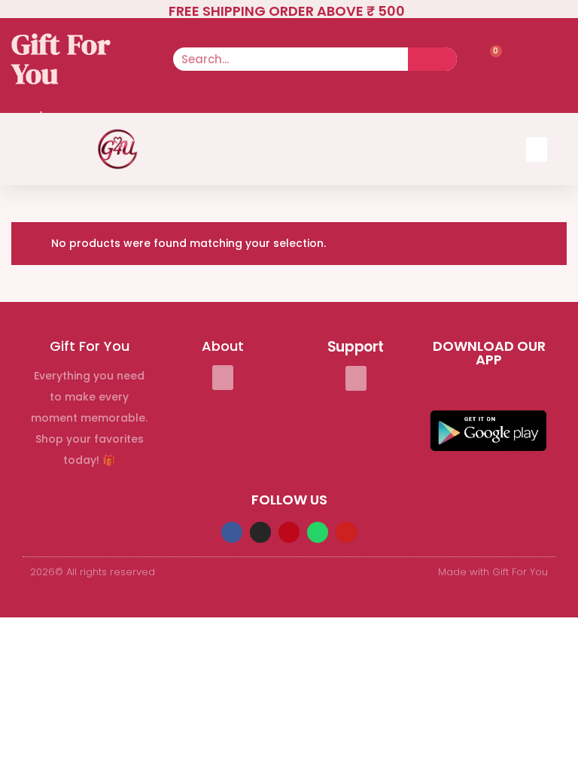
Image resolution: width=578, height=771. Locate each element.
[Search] (432, 59)
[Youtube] (346, 532)
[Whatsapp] (317, 532)
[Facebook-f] (231, 532)
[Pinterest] (289, 532)
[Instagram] (260, 532)
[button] (536, 149)
